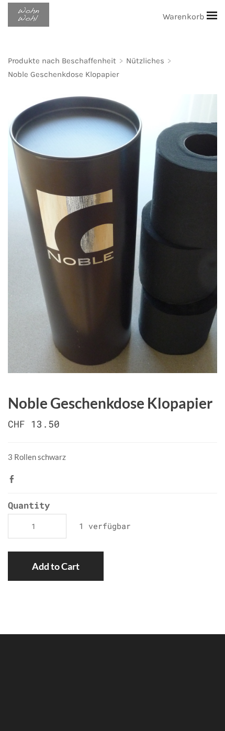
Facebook (14, 479)
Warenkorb (184, 16)
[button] (56, 566)
